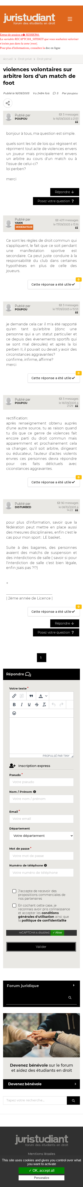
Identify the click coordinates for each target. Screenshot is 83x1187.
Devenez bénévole (25, 1084)
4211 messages (68, 220)
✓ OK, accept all (41, 1170)
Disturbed (23, 507)
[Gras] (14, 704)
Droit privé (25, 59)
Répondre (63, 192)
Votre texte (18, 688)
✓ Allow (57, 932)
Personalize (41, 1177)
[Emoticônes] (14, 713)
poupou (72, 93)
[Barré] (37, 704)
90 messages (69, 503)
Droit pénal (44, 59)
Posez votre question (54, 201)
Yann (19, 223)
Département (19, 828)
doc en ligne (53, 48)
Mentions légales (41, 1154)
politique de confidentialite (44, 920)
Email (13, 811)
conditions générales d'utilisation (38, 915)
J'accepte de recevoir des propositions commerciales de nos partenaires (41, 895)
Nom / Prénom (21, 791)
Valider (41, 947)
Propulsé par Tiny (56, 755)
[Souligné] (29, 704)
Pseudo (15, 775)
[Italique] (21, 704)
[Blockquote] (31, 696)
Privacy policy (41, 1182)
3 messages (70, 114)
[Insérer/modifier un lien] (14, 696)
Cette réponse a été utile (55, 283)
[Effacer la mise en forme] (44, 704)
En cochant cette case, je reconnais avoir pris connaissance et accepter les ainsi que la (44, 913)
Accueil (8, 59)
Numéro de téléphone (26, 865)
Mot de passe (19, 848)
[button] (42, 696)
